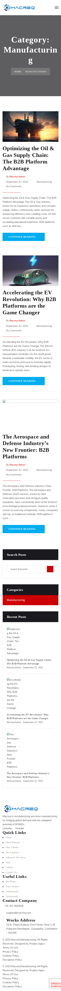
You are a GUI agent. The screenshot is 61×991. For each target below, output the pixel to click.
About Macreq (12, 842)
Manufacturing (44, 181)
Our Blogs (11, 881)
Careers (9, 867)
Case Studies (12, 886)
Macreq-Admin (17, 176)
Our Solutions (12, 852)
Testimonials (12, 896)
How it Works (12, 847)
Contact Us (11, 872)
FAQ (8, 862)
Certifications (12, 891)
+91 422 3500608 (13, 905)
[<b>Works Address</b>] (4, 919)
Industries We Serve (16, 857)
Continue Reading (22, 237)
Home (18, 71)
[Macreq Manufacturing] (19, 7)
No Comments (14, 186)
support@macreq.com (18, 912)
